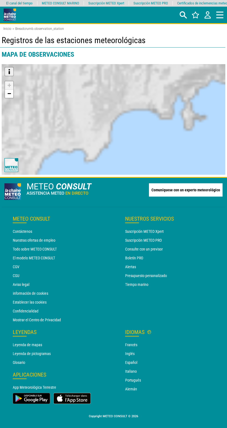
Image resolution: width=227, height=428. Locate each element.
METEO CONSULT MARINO (60, 3)
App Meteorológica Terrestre (34, 387)
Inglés (130, 353)
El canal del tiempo (19, 3)
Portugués (133, 380)
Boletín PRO (134, 258)
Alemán (131, 389)
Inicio (7, 29)
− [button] (9, 93)
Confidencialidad (25, 311)
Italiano (131, 371)
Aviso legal (21, 284)
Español (131, 362)
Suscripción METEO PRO (143, 240)
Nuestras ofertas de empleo (34, 240)
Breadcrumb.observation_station (39, 29)
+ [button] (9, 85)
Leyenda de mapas (27, 345)
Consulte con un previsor (144, 249)
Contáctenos (22, 231)
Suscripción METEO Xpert (144, 231)
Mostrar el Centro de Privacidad (37, 320)
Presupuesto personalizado (146, 275)
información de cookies (30, 293)
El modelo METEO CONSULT (34, 258)
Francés (131, 345)
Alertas (130, 267)
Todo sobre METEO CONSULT (35, 249)
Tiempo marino (136, 284)
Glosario (19, 362)
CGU (16, 275)
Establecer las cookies (30, 302)
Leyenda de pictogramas (32, 353)
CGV (16, 267)
